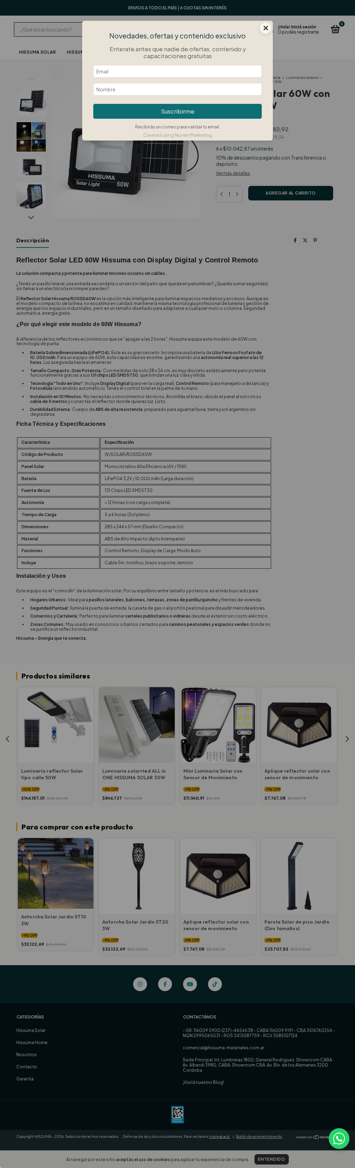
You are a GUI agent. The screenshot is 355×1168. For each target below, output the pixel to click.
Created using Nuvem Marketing (177, 135)
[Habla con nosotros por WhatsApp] (339, 1138)
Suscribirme (177, 111)
